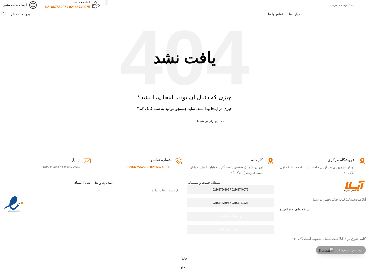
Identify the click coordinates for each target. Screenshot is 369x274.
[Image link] (354, 186)
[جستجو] (106, 2)
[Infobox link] (72, 5)
